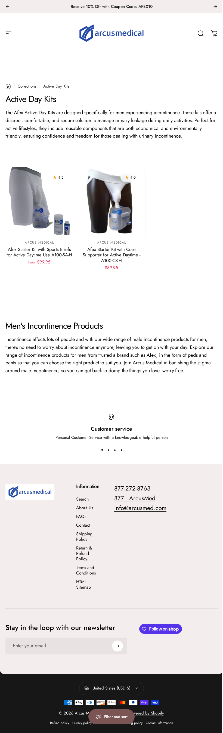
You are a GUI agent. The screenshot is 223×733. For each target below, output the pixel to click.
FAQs (81, 516)
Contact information (159, 722)
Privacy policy (82, 722)
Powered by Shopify (146, 713)
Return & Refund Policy (84, 553)
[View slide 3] (115, 450)
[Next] (215, 6)
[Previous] (8, 6)
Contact (83, 525)
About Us (84, 508)
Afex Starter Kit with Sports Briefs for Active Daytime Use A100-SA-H (39, 252)
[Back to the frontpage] (8, 86)
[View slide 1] (101, 450)
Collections (27, 86)
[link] (140, 508)
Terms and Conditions (86, 570)
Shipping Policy (84, 536)
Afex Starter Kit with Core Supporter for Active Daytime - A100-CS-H (111, 255)
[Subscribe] (117, 646)
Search (82, 499)
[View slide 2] (108, 450)
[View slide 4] (121, 450)
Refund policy (59, 722)
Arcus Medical (39, 242)
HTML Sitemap (83, 584)
